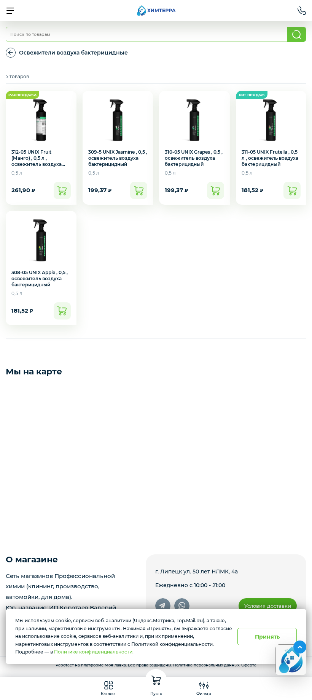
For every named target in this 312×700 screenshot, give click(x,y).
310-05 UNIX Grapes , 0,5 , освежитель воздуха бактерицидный (194, 158)
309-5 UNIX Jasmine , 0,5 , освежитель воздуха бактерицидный (117, 158)
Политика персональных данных (206, 665)
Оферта (248, 665)
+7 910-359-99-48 (302, 10)
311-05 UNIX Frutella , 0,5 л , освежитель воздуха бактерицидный (270, 158)
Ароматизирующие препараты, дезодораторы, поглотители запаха (11, 53)
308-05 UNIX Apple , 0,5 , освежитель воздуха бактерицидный (39, 278)
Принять (267, 636)
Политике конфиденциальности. (94, 652)
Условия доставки (267, 606)
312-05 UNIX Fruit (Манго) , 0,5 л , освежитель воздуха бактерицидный (36, 161)
